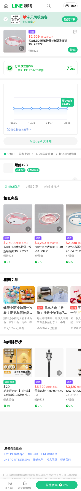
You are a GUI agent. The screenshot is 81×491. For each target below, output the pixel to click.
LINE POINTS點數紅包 (16, 459)
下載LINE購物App (13, 454)
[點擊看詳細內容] (17, 218)
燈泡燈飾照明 (67, 154)
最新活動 (32, 454)
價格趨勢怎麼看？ (21, 129)
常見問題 (52, 459)
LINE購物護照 (49, 454)
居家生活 (24, 154)
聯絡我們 (65, 459)
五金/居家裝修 (44, 154)
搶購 (73, 49)
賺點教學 (38, 459)
